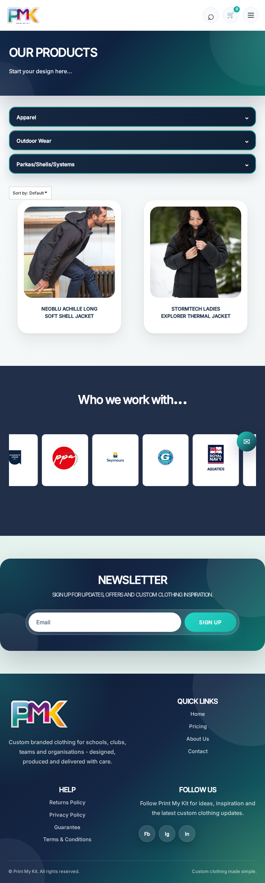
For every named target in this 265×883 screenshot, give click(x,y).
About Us (197, 738)
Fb (147, 834)
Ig (167, 834)
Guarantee (67, 827)
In (187, 834)
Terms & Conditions (67, 839)
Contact (198, 751)
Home (197, 714)
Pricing (198, 726)
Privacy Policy (67, 814)
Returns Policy (67, 802)
